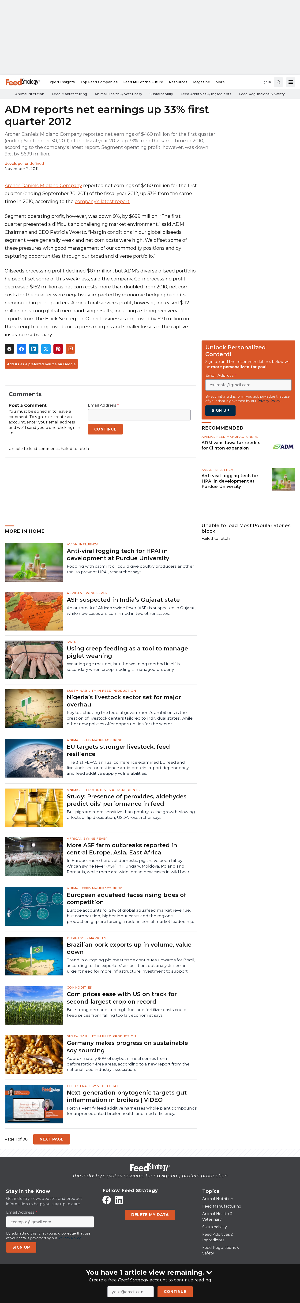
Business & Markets (86, 938)
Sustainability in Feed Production (101, 690)
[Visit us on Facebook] (106, 1200)
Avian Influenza (217, 470)
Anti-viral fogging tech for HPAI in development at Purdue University (230, 481)
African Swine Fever (87, 593)
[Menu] (290, 82)
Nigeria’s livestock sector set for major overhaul (124, 701)
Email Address (103, 405)
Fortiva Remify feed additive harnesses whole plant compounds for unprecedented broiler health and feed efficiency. (132, 1111)
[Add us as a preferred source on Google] (70, 349)
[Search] (278, 82)
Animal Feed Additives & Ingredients (103, 790)
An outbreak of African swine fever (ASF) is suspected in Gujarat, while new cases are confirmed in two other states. (131, 610)
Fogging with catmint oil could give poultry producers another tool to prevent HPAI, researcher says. (130, 569)
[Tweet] (46, 349)
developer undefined (24, 163)
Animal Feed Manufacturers (230, 436)
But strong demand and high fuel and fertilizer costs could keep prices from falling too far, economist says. (127, 1012)
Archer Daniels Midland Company (43, 185)
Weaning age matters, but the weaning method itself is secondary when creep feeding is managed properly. (123, 666)
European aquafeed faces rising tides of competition (126, 898)
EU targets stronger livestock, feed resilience (118, 750)
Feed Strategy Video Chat (93, 1086)
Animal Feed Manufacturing (95, 740)
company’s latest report (102, 201)
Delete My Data (150, 1214)
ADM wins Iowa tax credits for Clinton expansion (231, 445)
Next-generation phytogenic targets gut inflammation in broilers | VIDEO (127, 1096)
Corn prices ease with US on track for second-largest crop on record (122, 998)
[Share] (21, 349)
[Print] (9, 349)
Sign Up (220, 410)
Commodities (79, 987)
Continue (175, 1291)
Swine (73, 642)
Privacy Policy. (269, 401)
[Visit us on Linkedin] (119, 1200)
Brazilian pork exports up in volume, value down (129, 948)
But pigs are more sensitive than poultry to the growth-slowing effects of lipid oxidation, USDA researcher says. (131, 814)
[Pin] (58, 349)
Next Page (52, 1139)
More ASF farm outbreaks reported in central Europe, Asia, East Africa (122, 849)
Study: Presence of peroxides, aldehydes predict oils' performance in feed (127, 800)
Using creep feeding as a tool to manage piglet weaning (127, 652)
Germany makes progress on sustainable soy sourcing (127, 1046)
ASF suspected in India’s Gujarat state (123, 599)
